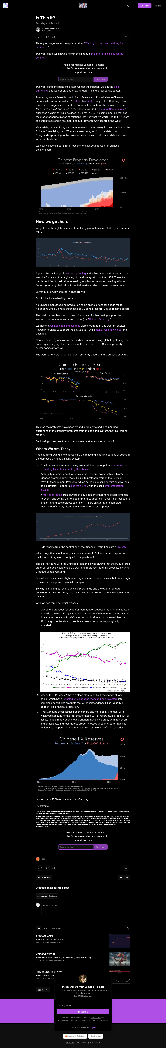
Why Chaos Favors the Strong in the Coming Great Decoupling (63, 957)
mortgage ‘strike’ (53, 494)
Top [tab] (38, 928)
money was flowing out (109, 329)
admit (88, 101)
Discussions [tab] (56, 928)
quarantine (116, 465)
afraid (78, 101)
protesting (46, 469)
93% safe (121, 546)
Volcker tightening (75, 273)
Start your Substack (76, 1036)
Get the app (96, 1036)
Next (122, 877)
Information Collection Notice (82, 1020)
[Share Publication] (134, 5)
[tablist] (47, 896)
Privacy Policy (102, 1020)
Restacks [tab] (53, 896)
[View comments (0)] (47, 36)
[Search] (128, 5)
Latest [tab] (45, 928)
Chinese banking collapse (65, 325)
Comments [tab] (42, 896)
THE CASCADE (45, 935)
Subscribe (144, 5)
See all (41, 989)
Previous (46, 877)
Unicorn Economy (99, 319)
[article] (83, 941)
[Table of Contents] (3, 524)
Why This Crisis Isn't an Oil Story (50, 939)
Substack (70, 1042)
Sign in (158, 5)
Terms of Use (96, 1018)
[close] (108, 975)
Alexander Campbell (50, 28)
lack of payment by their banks (71, 469)
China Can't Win (45, 953)
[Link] (32, 221)
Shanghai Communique (111, 109)
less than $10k (78, 485)
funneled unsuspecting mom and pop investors (90, 698)
